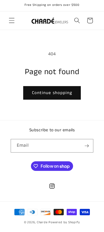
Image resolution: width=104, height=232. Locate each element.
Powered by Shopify (64, 222)
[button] (11, 20)
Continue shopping (52, 93)
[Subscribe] (86, 146)
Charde (43, 222)
